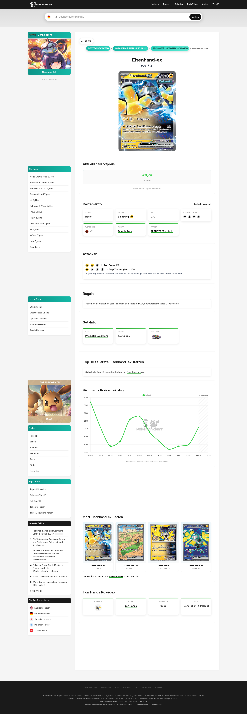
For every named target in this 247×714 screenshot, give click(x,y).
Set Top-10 (35, 501)
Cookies (127, 687)
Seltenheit (34, 453)
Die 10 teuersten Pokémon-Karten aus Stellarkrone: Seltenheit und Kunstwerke (49, 542)
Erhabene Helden (38, 324)
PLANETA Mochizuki (162, 231)
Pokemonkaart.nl (124, 705)
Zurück (86, 41)
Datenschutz (91, 687)
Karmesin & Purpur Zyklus (42, 182)
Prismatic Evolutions (96, 335)
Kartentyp (34, 471)
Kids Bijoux (157, 705)
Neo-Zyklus (35, 241)
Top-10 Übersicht (38, 489)
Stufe (32, 465)
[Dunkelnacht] (49, 53)
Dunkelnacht (36, 307)
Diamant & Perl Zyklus (40, 223)
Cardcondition (142, 705)
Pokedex (179, 4)
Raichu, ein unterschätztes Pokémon (50, 576)
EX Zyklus (34, 229)
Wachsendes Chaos (39, 312)
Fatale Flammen (37, 330)
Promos (167, 4)
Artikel (205, 4)
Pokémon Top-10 (38, 495)
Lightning (123, 216)
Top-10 (215, 4)
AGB (117, 687)
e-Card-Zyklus (36, 235)
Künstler (34, 447)
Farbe (32, 459)
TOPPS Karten (41, 630)
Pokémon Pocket (42, 624)
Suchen (195, 17)
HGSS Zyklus (36, 212)
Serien (154, 4)
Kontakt (158, 687)
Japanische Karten (43, 619)
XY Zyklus (34, 200)
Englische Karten (42, 608)
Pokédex (34, 436)
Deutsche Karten (42, 613)
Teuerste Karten (37, 507)
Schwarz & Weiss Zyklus (41, 206)
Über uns (146, 687)
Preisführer (192, 4)
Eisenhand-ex (134, 372)
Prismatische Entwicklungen (170, 48)
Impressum (106, 687)
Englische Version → (202, 204)
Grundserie (35, 247)
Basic (88, 216)
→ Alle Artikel (36, 591)
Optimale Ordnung (38, 318)
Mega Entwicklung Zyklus (42, 176)
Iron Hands (131, 605)
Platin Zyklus (36, 218)
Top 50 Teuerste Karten (41, 513)
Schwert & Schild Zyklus (41, 188)
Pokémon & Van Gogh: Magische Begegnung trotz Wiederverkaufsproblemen (48, 568)
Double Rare (125, 231)
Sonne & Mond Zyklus (40, 194)
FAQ (136, 687)
